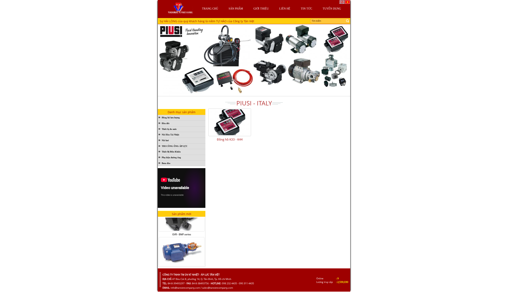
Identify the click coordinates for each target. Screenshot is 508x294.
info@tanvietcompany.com (185, 287)
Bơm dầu (166, 163)
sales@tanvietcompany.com (217, 287)
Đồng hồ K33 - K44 (230, 139)
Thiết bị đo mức (169, 129)
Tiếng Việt (347, 2)
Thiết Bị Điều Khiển (171, 151)
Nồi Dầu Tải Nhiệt (170, 134)
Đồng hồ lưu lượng (171, 117)
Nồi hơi (165, 140)
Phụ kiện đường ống (171, 157)
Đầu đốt (165, 123)
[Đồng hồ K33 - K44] (229, 122)
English (342, 2)
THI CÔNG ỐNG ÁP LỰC (175, 146)
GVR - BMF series (181, 230)
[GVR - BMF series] (181, 248)
